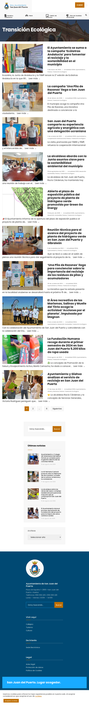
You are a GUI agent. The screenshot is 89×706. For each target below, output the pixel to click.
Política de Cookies (34, 670)
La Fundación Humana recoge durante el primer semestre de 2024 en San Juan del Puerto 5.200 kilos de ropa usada (66, 345)
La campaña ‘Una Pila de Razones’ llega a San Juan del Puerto (66, 89)
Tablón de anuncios (51, 16)
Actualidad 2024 (72, 248)
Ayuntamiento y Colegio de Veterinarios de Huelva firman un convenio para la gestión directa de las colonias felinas (51, 458)
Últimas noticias (36, 445)
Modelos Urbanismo (9, 16)
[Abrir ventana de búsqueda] (85, 15)
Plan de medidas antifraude (74, 16)
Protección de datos (34, 667)
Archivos (32, 530)
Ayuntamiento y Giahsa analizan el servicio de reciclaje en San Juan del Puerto (65, 379)
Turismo (29, 627)
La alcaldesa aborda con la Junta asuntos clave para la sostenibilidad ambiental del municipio (67, 161)
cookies (38, 696)
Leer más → (34, 78)
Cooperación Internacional (57, 138)
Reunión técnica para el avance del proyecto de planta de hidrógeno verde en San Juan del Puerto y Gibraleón (67, 236)
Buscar (57, 429)
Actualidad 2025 (70, 136)
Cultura (29, 630)
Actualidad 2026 (69, 69)
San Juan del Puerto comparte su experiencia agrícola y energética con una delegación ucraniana (67, 126)
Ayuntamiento (80, 69)
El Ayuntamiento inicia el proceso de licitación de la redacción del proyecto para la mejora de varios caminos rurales (51, 512)
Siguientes (57, 408)
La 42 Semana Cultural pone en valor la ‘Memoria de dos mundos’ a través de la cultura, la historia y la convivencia (51, 475)
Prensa (50, 72)
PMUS (31, 16)
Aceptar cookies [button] (11, 701)
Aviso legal (30, 664)
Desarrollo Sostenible (55, 215)
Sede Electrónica (33, 647)
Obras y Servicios (53, 391)
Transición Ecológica (60, 72)
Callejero (29, 624)
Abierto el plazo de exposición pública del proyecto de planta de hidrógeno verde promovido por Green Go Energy (65, 199)
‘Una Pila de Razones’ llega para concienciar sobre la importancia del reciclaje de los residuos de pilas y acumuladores (67, 271)
